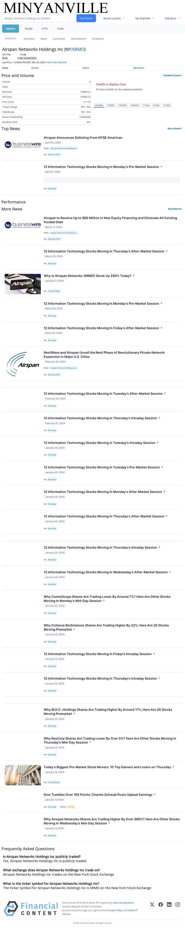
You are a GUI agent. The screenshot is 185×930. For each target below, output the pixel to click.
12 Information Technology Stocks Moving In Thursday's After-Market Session (106, 251)
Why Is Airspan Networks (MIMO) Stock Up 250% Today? (89, 276)
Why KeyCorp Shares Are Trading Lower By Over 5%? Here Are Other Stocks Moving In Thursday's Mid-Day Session (110, 740)
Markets (10, 28)
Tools (60, 28)
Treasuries (97, 38)
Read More (174, 208)
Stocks (29, 28)
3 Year (156, 105)
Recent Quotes (112, 18)
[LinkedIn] (169, 908)
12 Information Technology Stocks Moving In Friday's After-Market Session (103, 328)
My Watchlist (142, 18)
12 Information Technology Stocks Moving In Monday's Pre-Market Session (103, 167)
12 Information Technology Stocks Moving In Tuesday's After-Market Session (105, 393)
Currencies (59, 38)
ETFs (45, 28)
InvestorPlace (54, 291)
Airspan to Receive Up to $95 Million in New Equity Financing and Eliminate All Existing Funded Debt (110, 220)
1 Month (122, 105)
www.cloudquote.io (123, 902)
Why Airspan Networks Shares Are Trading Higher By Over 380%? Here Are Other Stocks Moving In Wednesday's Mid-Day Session (112, 821)
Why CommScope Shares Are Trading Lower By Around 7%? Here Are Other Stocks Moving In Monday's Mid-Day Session (107, 599)
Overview (29, 38)
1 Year (146, 105)
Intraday (99, 105)
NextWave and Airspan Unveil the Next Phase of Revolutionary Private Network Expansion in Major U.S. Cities (104, 355)
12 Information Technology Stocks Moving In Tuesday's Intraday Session (101, 443)
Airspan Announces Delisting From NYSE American (83, 137)
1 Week (110, 105)
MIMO (78, 49)
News (43, 38)
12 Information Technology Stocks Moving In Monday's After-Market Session (104, 492)
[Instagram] (177, 908)
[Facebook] (160, 908)
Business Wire (54, 154)
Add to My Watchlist (56, 62)
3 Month (135, 105)
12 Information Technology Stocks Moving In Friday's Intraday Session (99, 654)
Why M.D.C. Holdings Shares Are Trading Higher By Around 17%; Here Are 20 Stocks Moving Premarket (108, 712)
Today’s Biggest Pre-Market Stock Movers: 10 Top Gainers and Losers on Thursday (109, 767)
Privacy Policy (114, 910)
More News (174, 128)
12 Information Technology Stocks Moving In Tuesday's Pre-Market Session (103, 467)
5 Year (167, 105)
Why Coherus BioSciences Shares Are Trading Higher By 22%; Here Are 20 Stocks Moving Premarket (106, 627)
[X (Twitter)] (152, 908)
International (78, 38)
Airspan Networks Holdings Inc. (64, 148)
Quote (35, 68)
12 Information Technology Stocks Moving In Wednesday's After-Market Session (107, 572)
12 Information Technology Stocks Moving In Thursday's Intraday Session (102, 418)
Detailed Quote (172, 75)
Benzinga (52, 189)
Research (138, 68)
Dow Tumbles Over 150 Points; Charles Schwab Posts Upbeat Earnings (100, 794)
